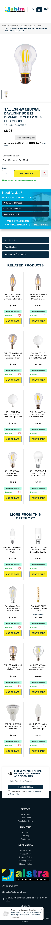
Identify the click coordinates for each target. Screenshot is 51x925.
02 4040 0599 (12, 886)
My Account (25, 814)
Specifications (11, 247)
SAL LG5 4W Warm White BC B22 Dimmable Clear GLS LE (38, 415)
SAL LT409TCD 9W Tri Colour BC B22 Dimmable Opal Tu (38, 549)
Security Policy (25, 860)
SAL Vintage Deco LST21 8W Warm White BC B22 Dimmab (13, 609)
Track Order (25, 818)
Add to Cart (27, 173)
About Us (26, 832)
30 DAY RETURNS (41, 225)
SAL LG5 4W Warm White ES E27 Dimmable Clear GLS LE (13, 474)
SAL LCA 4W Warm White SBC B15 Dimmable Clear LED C (13, 297)
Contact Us (25, 839)
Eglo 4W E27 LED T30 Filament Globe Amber (38, 608)
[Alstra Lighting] (15, 10)
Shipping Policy (25, 864)
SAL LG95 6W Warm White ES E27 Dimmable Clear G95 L (38, 668)
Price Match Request (26, 138)
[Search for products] (33, 9)
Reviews (9, 254)
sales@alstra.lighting (16, 892)
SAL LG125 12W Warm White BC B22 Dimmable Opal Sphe (38, 355)
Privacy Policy (14, 794)
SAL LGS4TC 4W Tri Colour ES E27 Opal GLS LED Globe (38, 473)
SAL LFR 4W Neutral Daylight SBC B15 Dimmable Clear (13, 355)
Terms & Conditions (34, 792)
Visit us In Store (11, 214)
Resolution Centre (25, 821)
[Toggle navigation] (39, 9)
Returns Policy (25, 857)
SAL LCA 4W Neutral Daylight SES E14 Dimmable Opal (38, 726)
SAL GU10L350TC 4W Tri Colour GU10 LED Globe (12, 726)
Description (10, 240)
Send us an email (12, 209)
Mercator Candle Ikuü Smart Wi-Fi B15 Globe (12, 549)
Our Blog (25, 836)
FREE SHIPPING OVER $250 (18, 221)
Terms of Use (25, 850)
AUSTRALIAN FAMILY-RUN (17, 225)
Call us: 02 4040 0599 (13, 203)
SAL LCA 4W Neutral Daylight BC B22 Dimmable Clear (38, 296)
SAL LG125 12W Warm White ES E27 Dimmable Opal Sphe (13, 414)
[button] (44, 173)
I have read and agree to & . (24, 793)
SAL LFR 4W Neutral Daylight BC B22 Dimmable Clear (13, 667)
